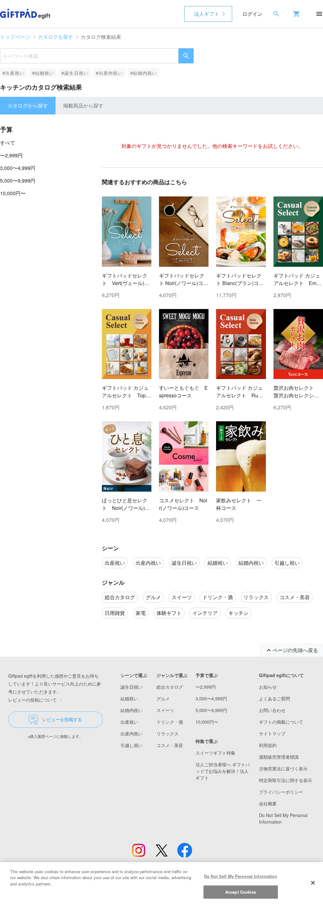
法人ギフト (206, 13)
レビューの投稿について (32, 700)
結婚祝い (129, 698)
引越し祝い (131, 745)
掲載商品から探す (83, 105)
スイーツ (165, 710)
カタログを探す (55, 36)
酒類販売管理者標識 (279, 757)
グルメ (163, 698)
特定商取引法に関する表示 (285, 780)
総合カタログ (169, 687)
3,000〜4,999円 (17, 168)
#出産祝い (14, 73)
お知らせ (268, 687)
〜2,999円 (11, 155)
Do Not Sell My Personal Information (240, 876)
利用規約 (268, 745)
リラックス (167, 733)
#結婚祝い (43, 73)
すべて (7, 142)
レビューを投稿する (62, 719)
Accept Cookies (240, 892)
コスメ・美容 (169, 745)
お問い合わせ (272, 710)
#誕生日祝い (75, 73)
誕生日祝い (131, 687)
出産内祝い (131, 733)
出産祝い (129, 722)
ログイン (252, 13)
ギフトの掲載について (281, 722)
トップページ (15, 36)
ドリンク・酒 (169, 722)
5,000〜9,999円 (17, 180)
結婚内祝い (131, 710)
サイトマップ (272, 733)
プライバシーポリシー (281, 792)
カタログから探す (28, 105)
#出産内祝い (109, 73)
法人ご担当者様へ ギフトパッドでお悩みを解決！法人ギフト (223, 771)
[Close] (313, 883)
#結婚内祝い (143, 73)
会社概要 (268, 803)
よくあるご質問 (274, 698)
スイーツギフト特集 (215, 753)
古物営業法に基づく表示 (283, 768)
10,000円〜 (13, 193)
